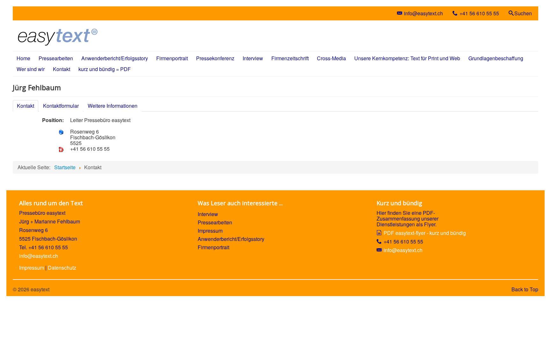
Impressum (31, 267)
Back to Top (524, 289)
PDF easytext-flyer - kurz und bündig (425, 232)
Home (23, 58)
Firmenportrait (172, 58)
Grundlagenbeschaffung (495, 58)
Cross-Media (331, 58)
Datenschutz (62, 267)
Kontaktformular (61, 105)
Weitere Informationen (112, 105)
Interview (253, 58)
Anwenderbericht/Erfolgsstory (114, 58)
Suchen (523, 13)
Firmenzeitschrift (290, 58)
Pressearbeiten (56, 58)
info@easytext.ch (423, 13)
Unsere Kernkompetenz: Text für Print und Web (407, 58)
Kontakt (61, 69)
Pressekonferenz (215, 58)
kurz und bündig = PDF (104, 69)
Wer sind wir (31, 69)
